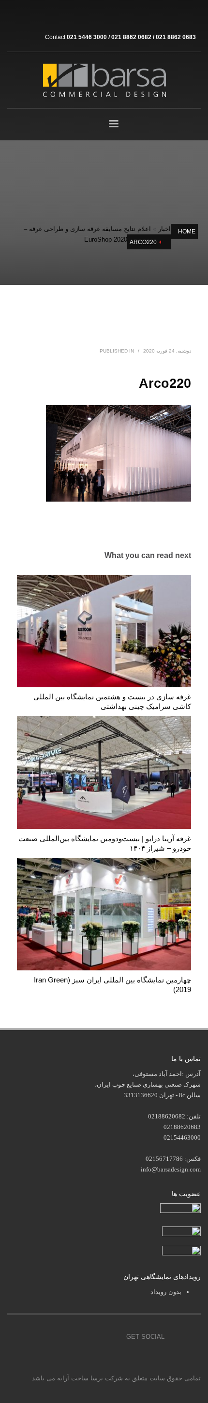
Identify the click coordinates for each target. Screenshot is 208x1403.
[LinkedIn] (193, 14)
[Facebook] (46, 1337)
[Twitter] (68, 1337)
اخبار (164, 228)
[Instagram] (150, 14)
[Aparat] (164, 14)
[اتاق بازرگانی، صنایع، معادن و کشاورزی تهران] (180, 1209)
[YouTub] (111, 1337)
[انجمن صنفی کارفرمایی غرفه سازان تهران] (181, 1251)
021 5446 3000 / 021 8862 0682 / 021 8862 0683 (131, 37)
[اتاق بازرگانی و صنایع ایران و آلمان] (181, 1230)
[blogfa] (179, 14)
